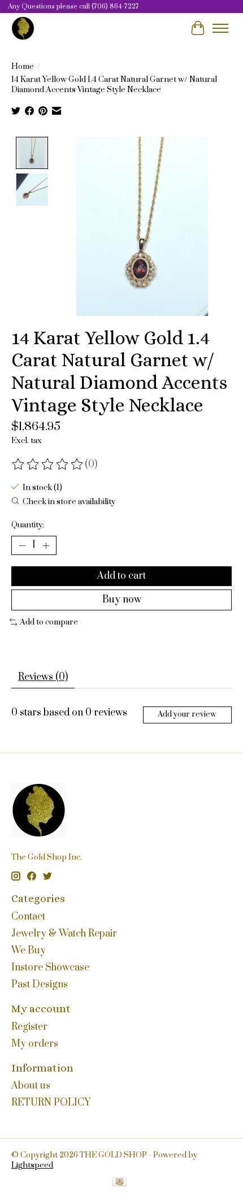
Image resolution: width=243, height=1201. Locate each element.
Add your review (187, 714)
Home (22, 67)
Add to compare (49, 622)
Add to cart (121, 576)
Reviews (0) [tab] (43, 677)
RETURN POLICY (50, 1102)
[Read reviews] (48, 464)
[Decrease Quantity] (22, 545)
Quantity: (27, 525)
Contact (28, 916)
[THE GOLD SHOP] (22, 28)
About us (30, 1085)
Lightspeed (32, 1165)
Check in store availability (69, 502)
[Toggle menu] (220, 28)
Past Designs (39, 984)
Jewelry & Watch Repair (64, 933)
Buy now (121, 599)
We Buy (28, 950)
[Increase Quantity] (45, 545)
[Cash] (119, 1183)
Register (29, 1027)
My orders (34, 1044)
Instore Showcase (50, 967)
